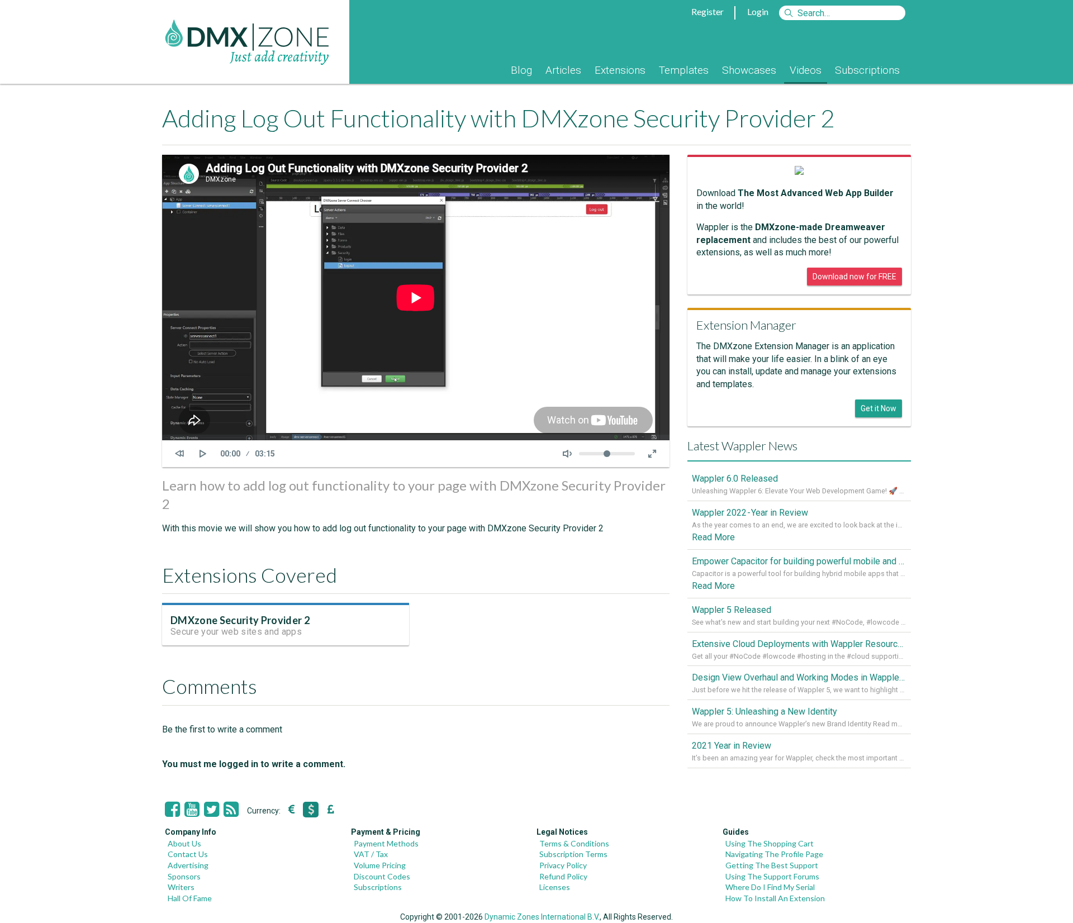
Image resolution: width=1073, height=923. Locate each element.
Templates (684, 70)
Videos (806, 70)
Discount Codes (382, 876)
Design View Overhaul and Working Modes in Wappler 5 (799, 677)
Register (707, 11)
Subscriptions (867, 70)
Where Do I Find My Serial (770, 887)
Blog (521, 70)
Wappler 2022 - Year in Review (750, 512)
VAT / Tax (371, 854)
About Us (184, 843)
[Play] (202, 454)
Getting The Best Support (771, 865)
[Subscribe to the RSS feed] (231, 809)
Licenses (554, 887)
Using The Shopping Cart (769, 843)
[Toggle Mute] (567, 454)
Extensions (620, 70)
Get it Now (878, 408)
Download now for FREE (854, 276)
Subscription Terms (573, 854)
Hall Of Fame (190, 898)
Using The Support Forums (772, 876)
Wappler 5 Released (731, 610)
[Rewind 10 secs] (179, 454)
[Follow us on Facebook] (172, 809)
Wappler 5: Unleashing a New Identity (764, 711)
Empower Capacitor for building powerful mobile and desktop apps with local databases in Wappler (799, 561)
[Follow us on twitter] (211, 809)
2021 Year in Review (731, 745)
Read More (713, 537)
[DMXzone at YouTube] (192, 809)
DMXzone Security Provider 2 (240, 620)
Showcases (749, 70)
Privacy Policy (563, 865)
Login (757, 11)
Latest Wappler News (742, 445)
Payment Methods (386, 843)
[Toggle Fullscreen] (652, 454)
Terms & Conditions (574, 843)
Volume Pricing (380, 865)
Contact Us (188, 854)
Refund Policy (563, 876)
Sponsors (184, 876)
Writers (181, 887)
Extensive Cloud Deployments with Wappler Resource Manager (799, 644)
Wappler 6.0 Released (735, 478)
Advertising (188, 865)
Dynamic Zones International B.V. (542, 916)
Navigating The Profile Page (774, 854)
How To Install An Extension (775, 898)
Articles (563, 70)
